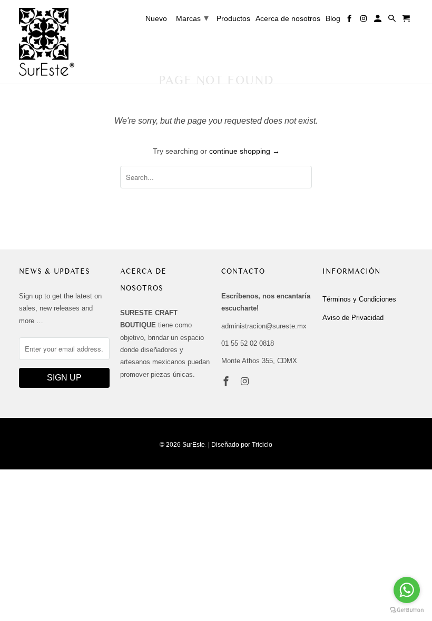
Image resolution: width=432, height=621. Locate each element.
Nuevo (156, 18)
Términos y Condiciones (359, 299)
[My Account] (378, 20)
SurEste (193, 444)
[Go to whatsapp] (407, 590)
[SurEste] (46, 42)
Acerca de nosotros (288, 18)
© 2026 (170, 444)
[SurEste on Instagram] (246, 381)
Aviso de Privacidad (353, 318)
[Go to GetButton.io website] (407, 610)
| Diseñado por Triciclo (240, 444)
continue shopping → (244, 151)
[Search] (392, 20)
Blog (333, 18)
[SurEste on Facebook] (227, 381)
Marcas (192, 18)
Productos (233, 18)
